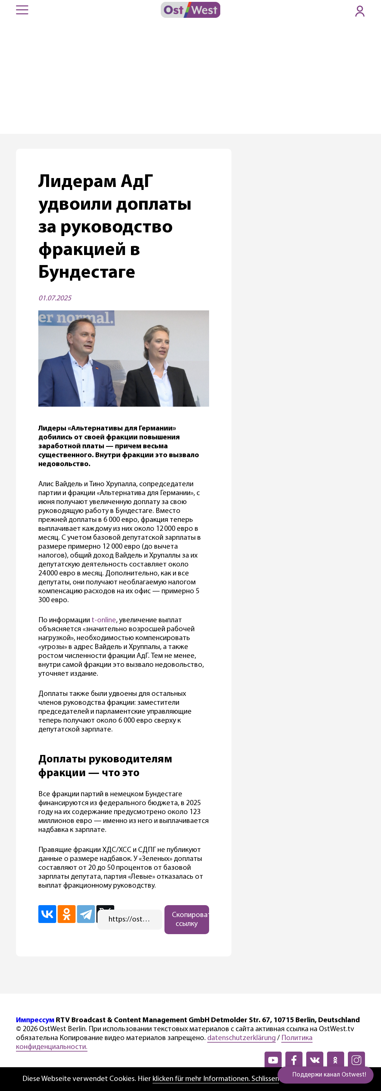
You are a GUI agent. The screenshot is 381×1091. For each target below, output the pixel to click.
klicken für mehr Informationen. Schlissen (216, 1079)
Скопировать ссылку (190, 919)
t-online (104, 620)
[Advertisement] (190, 78)
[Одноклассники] (67, 914)
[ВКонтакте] (47, 914)
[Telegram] (86, 914)
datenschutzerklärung (241, 1038)
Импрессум (35, 1020)
